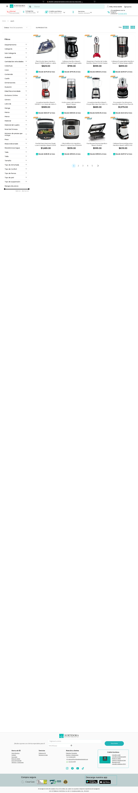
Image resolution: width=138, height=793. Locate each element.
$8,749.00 (25, 191)
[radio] (125, 27)
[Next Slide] (94, 1)
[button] (17, 45)
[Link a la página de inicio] (4, 21)
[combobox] (66, 6)
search (12, 21)
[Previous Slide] (43, 1)
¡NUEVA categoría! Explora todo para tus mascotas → (66, 2)
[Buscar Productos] (30, 6)
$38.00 (18, 191)
